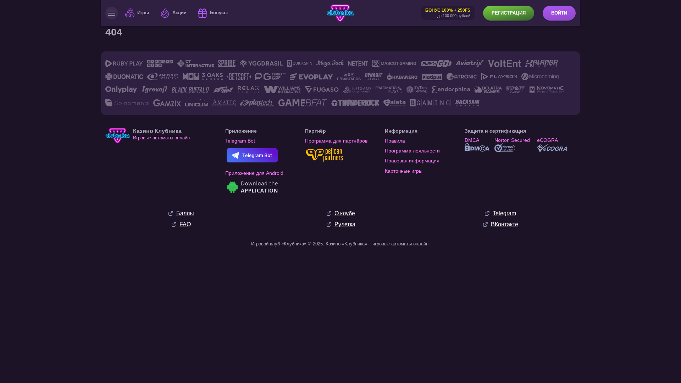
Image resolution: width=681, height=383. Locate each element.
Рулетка (344, 224)
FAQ (185, 224)
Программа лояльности (412, 151)
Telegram (504, 213)
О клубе (344, 213)
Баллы (185, 213)
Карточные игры (403, 171)
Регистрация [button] (509, 13)
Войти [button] (559, 13)
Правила (395, 141)
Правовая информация (412, 160)
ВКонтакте (504, 224)
